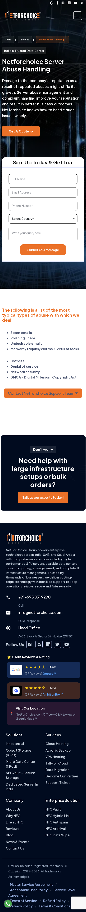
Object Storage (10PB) (18, 752)
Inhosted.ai (15, 743)
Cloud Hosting (57, 743)
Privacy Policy (21, 906)
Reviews (12, 828)
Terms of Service (23, 900)
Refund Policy (54, 900)
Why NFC (13, 815)
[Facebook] (57, 3)
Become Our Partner (62, 776)
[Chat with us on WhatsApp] (8, 904)
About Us (13, 809)
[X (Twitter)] (81, 3)
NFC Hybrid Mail (58, 815)
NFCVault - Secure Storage (20, 775)
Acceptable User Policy (29, 890)
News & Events (17, 842)
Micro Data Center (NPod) (20, 763)
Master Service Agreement (31, 884)
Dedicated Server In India (22, 786)
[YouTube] (75, 3)
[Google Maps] (51, 3)
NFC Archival (56, 828)
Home (8, 39)
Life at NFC (14, 822)
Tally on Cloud (57, 763)
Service (25, 39)
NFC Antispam (57, 822)
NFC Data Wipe (58, 835)
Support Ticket (58, 782)
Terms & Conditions (54, 906)
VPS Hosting (55, 757)
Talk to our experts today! (43, 497)
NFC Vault (53, 809)
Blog (10, 835)
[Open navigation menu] (77, 15)
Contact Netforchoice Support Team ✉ (43, 393)
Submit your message (43, 250)
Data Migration (57, 769)
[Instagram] (63, 3)
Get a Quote (19, 131)
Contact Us (15, 848)
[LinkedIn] (69, 3)
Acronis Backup (58, 750)
